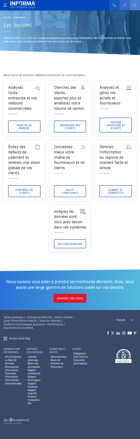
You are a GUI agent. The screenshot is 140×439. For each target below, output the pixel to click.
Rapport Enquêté (32, 391)
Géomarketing (58, 356)
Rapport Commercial (34, 371)
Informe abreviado (33, 358)
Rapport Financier (33, 385)
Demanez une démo (70, 298)
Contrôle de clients (24, 191)
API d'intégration (70, 244)
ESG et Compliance (70, 191)
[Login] (125, 5)
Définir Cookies (63, 317)
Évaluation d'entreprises (80, 361)
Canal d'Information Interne (20, 320)
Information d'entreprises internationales (13, 380)
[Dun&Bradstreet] (16, 420)
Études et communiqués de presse (24, 324)
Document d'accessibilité (18, 328)
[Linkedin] (118, 333)
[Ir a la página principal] (24, 5)
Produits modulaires (34, 398)
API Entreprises (13, 356)
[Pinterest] (135, 333)
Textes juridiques (14, 317)
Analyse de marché (24, 126)
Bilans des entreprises (34, 365)
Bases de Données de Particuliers (57, 363)
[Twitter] (112, 333)
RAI (29, 403)
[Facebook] (108, 333)
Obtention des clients (70, 126)
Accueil (7, 17)
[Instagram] (123, 333)
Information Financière (11, 371)
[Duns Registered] (123, 356)
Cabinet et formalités (116, 191)
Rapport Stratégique (34, 378)
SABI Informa (80, 356)
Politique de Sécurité (39, 317)
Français (120, 320)
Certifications (55, 324)
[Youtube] (130, 333)
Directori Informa (50, 320)
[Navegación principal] (5, 5)
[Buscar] (135, 5)
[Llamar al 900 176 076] (114, 5)
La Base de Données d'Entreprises (12, 363)
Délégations (79, 353)
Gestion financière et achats (115, 125)
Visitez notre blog (19, 338)
